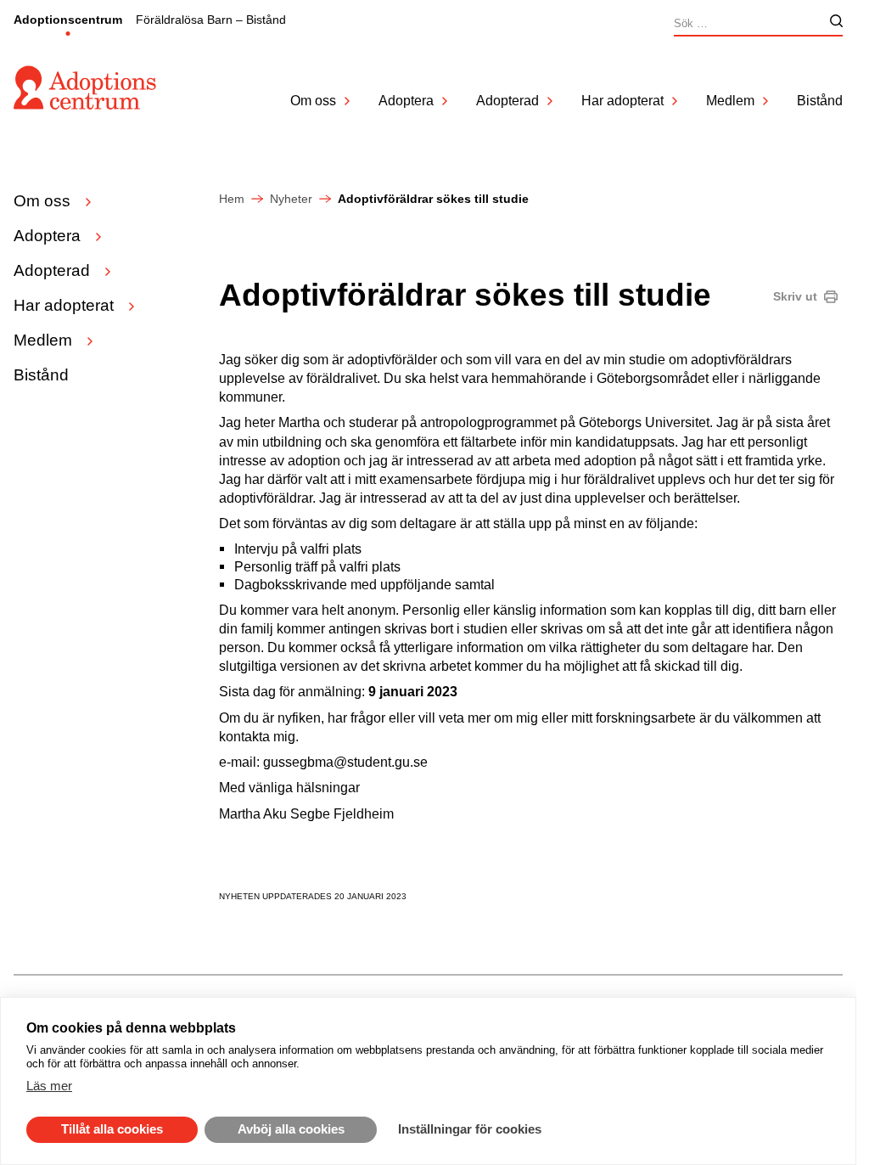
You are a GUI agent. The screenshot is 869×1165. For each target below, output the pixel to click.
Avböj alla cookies (291, 1129)
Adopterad (507, 100)
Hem (231, 198)
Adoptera (406, 100)
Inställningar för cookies (469, 1129)
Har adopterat (622, 100)
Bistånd (820, 100)
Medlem (730, 100)
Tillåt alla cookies (112, 1129)
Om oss (313, 100)
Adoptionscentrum (68, 19)
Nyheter (291, 198)
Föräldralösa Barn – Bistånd (211, 19)
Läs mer (49, 1085)
